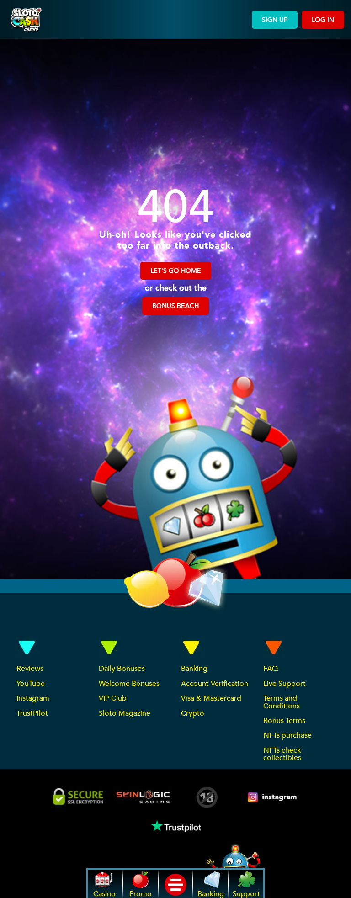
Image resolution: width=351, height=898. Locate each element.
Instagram (32, 698)
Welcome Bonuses (129, 684)
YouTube (30, 684)
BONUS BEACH (175, 306)
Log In (323, 20)
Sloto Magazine (124, 713)
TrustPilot (32, 713)
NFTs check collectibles (282, 754)
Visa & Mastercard (211, 698)
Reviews (29, 669)
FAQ (270, 669)
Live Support (284, 684)
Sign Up (274, 20)
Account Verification (214, 684)
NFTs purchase (287, 735)
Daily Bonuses (122, 669)
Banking (194, 669)
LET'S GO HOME (175, 270)
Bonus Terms (284, 721)
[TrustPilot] (175, 826)
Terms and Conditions (281, 702)
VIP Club (113, 698)
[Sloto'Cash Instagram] (272, 797)
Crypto (192, 713)
